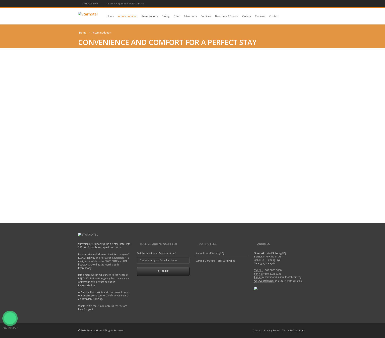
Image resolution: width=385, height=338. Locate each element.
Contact (274, 16)
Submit (163, 271)
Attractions (190, 16)
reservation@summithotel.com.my (125, 3)
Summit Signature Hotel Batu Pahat (215, 260)
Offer (176, 16)
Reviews (260, 16)
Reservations (150, 16)
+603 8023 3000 (89, 3)
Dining (165, 16)
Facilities (206, 16)
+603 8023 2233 (272, 273)
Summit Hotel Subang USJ (210, 253)
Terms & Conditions (293, 330)
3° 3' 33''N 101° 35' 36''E (288, 280)
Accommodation (128, 16)
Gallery (246, 16)
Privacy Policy (272, 330)
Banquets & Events (226, 16)
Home (110, 16)
